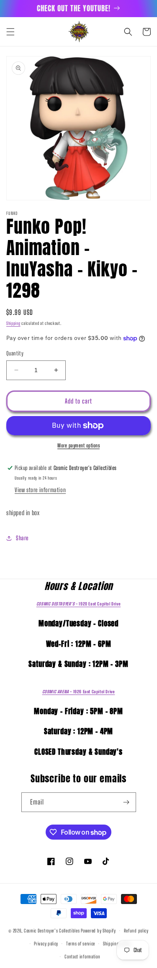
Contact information (82, 956)
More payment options (78, 445)
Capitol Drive (78, 603)
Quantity (14, 353)
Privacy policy (46, 943)
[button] (10, 32)
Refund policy (136, 930)
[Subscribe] (126, 802)
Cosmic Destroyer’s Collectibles (52, 930)
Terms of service (80, 943)
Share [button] (22, 537)
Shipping (13, 323)
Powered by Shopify (98, 930)
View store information (40, 489)
